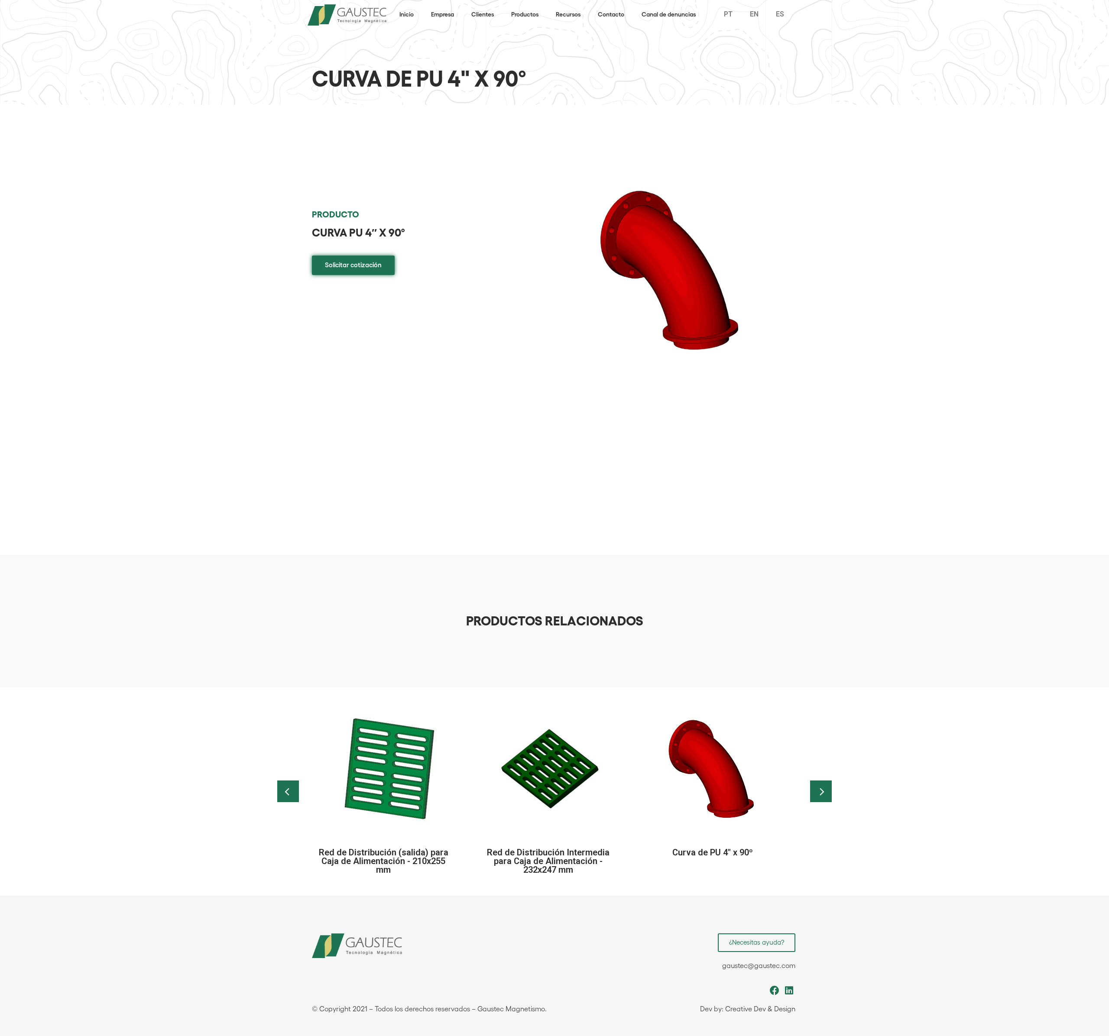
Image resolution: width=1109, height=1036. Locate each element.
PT (728, 14)
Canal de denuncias (669, 14)
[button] (353, 265)
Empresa (442, 14)
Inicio (406, 14)
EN (754, 14)
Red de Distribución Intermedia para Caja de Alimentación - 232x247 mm (548, 861)
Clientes (482, 14)
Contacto (611, 14)
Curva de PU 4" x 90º (712, 852)
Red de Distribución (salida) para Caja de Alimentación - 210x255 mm (383, 861)
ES (780, 14)
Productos (524, 14)
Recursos (568, 14)
